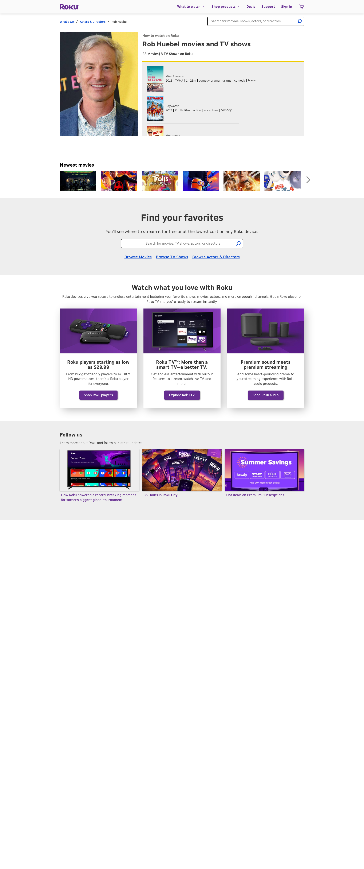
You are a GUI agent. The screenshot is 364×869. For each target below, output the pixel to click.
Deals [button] (250, 6)
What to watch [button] (189, 6)
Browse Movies (138, 257)
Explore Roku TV (182, 395)
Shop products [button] (223, 6)
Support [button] (268, 6)
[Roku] (69, 7)
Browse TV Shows (172, 257)
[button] (299, 21)
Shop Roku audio (265, 395)
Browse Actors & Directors (216, 257)
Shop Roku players (98, 395)
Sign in (286, 6)
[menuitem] (191, 6)
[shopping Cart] (301, 7)
